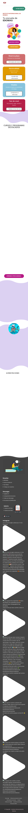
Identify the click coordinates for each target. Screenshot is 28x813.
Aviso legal (7, 798)
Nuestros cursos (14, 42)
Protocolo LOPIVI (13, 803)
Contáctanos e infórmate (15, 93)
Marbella (6, 480)
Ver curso (6, 163)
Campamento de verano (9, 496)
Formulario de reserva (15, 62)
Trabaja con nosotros (9, 487)
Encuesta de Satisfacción (10, 500)
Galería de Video (9, 510)
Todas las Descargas (9, 498)
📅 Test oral (6, 516)
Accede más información (14, 77)
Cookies (18, 800)
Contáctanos (14, 46)
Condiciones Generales (17, 801)
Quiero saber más (10, 312)
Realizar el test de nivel (15, 109)
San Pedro (6, 484)
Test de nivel (18, 512)
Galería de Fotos (9, 508)
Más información (8, 234)
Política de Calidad (8, 801)
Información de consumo (11, 800)
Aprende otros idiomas (14, 276)
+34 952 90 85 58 (20, 8)
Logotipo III (6, 493)
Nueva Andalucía (8, 482)
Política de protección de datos (16, 798)
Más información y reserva (13, 362)
